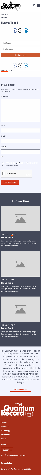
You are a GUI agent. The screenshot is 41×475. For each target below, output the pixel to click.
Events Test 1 (7, 328)
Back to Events (7, 70)
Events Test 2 (7, 283)
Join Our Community (20, 389)
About (3, 445)
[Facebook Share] (15, 30)
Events (4, 17)
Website (3, 147)
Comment (5, 96)
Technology (5, 431)
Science (4, 422)
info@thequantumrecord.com (15, 455)
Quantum (5, 426)
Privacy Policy (6, 463)
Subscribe (7, 450)
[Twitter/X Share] (20, 30)
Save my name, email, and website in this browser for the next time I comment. (20, 164)
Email (3, 136)
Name (3, 125)
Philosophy (5, 435)
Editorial (4, 439)
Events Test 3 (7, 237)
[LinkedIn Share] (26, 30)
